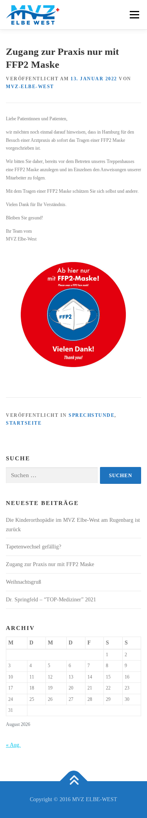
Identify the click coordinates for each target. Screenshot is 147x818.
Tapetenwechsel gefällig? (33, 547)
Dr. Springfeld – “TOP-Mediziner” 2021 (51, 600)
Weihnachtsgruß (23, 582)
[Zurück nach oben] (73, 781)
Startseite (24, 423)
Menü (132, 14)
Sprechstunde (91, 415)
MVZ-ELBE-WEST (30, 86)
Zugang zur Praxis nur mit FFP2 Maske (50, 564)
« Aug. (13, 745)
